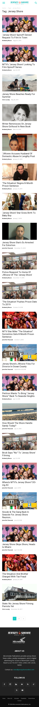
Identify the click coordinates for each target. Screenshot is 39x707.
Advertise (16, 698)
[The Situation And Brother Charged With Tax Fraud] (19, 562)
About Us (9, 698)
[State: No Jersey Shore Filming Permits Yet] (19, 592)
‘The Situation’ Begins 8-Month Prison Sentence (17, 184)
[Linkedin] (16, 684)
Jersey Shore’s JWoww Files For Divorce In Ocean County (18, 365)
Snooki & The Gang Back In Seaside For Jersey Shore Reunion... (15, 515)
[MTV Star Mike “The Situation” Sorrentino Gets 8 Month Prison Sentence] (19, 320)
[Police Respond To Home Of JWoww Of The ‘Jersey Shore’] (19, 260)
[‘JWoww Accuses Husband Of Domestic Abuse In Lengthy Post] (19, 142)
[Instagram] (10, 684)
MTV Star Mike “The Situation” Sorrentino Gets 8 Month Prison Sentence (18, 334)
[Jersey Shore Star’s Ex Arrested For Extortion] (19, 231)
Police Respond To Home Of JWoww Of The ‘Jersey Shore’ (17, 273)
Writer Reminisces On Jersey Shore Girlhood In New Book (16, 125)
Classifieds (23, 698)
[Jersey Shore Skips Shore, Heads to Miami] (19, 533)
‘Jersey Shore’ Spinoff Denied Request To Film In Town (17, 36)
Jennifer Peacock (7, 248)
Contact (19, 700)
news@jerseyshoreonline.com (23, 670)
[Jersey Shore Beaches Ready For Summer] (19, 82)
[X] (16, 690)
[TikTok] (33, 684)
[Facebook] (4, 684)
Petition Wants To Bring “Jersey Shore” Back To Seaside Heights (18, 394)
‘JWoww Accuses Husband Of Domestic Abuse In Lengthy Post (18, 155)
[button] (3, 3)
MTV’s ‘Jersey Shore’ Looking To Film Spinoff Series (18, 65)
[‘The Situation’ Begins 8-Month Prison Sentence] (19, 172)
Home (4, 8)
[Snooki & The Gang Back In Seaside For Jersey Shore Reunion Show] (19, 500)
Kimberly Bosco (7, 40)
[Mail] (22, 684)
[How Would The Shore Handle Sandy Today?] (19, 411)
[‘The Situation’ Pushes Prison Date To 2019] (19, 290)
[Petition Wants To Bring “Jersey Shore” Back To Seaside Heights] (19, 382)
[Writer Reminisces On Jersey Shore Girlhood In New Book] (19, 112)
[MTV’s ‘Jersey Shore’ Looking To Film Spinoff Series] (19, 53)
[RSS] (28, 684)
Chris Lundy (6, 100)
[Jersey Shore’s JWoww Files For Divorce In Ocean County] (19, 352)
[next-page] (23, 618)
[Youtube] (22, 690)
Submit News (31, 698)
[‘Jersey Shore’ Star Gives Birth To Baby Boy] (19, 201)
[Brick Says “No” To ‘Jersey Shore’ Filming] (19, 441)
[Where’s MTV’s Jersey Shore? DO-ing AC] (19, 471)
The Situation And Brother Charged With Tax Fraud (15, 575)
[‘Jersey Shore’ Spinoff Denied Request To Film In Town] (19, 23)
